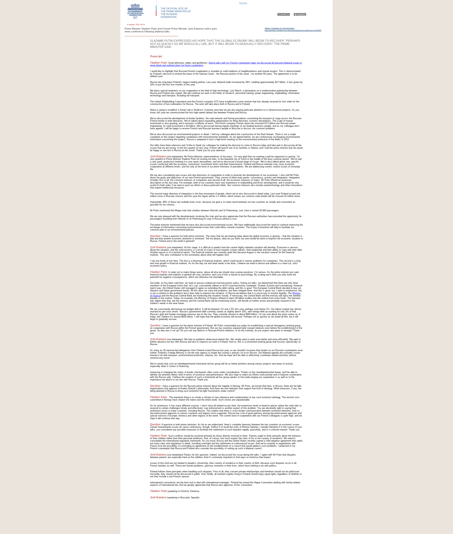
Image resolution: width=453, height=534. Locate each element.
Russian (243, 3)
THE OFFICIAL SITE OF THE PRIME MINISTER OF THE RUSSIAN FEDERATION (176, 12)
